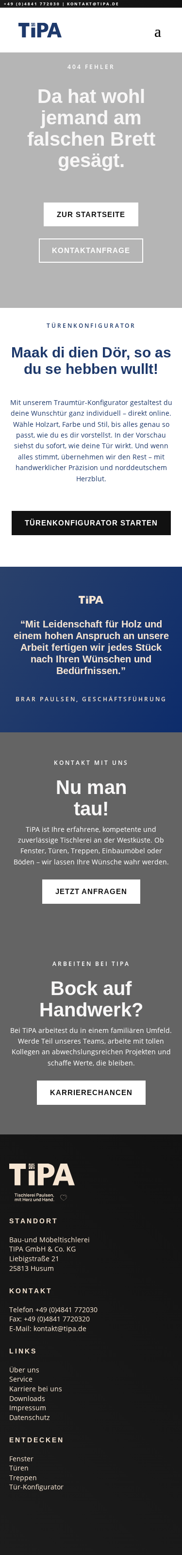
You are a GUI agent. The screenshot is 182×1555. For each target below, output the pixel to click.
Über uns (24, 1369)
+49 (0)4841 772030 (32, 3)
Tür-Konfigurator (36, 1486)
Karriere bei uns (35, 1388)
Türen (19, 1467)
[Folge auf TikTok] (34, 1514)
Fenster (21, 1458)
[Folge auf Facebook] (53, 1514)
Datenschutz (29, 1417)
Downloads (27, 1398)
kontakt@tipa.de (93, 3)
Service (21, 1379)
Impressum (27, 1407)
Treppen (23, 1477)
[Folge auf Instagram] (14, 1514)
